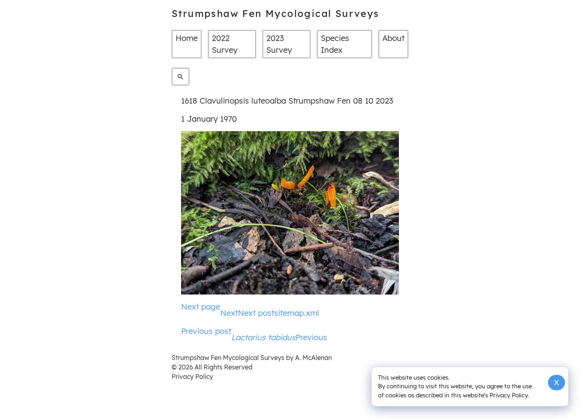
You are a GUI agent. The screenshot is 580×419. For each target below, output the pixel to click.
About (393, 38)
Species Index (335, 44)
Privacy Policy (192, 376)
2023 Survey (279, 44)
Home (187, 38)
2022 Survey (225, 44)
